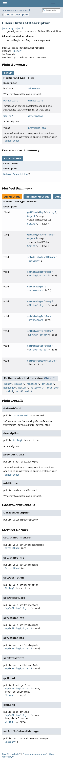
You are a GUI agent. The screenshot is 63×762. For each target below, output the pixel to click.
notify (22, 387)
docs (53, 4)
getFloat (32, 212)
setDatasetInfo (36, 345)
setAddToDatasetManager (42, 257)
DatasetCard (10, 100)
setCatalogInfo (36, 286)
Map (41, 212)
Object (17, 51)
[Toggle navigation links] (4, 3)
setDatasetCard (36, 331)
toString (52, 387)
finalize (32, 384)
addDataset (35, 88)
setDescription (36, 360)
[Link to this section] (30, 64)
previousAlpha (37, 128)
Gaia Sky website (10, 754)
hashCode (8, 387)
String (7, 116)
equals (18, 384)
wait (8, 391)
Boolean (33, 260)
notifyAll (37, 387)
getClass (46, 384)
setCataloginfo (36, 271)
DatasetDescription (16, 14)
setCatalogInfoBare (39, 316)
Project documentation (34, 754)
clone (6, 384)
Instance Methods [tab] (37, 196)
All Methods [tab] (12, 196)
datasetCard (35, 100)
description (35, 116)
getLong (32, 234)
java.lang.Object (11, 28)
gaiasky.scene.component (16, 10)
